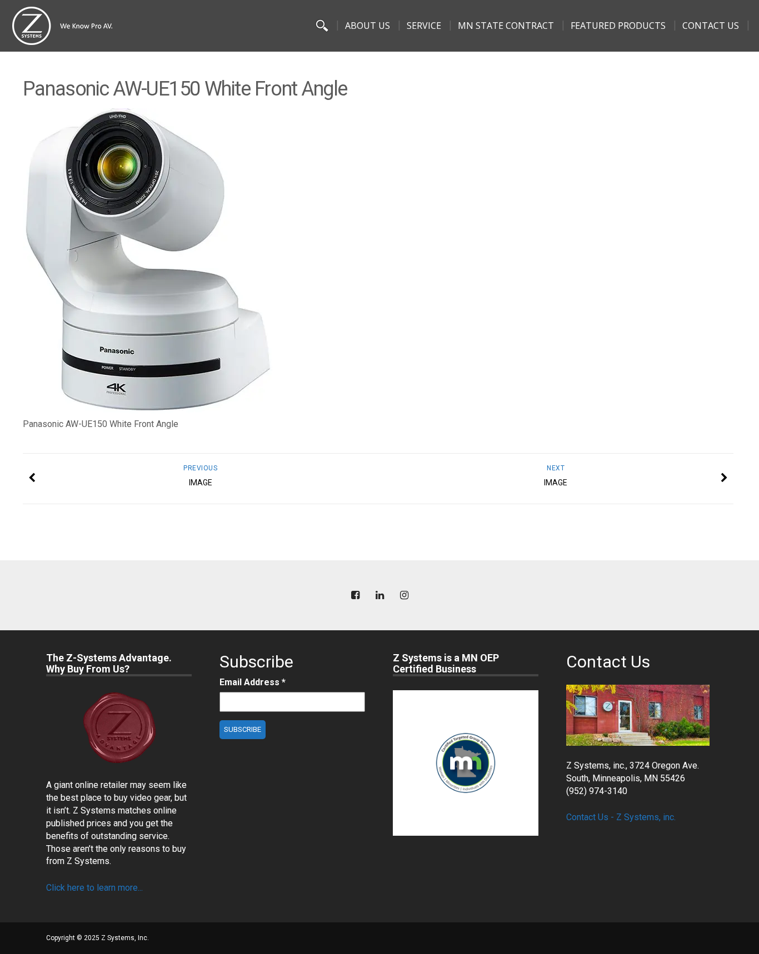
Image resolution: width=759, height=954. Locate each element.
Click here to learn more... (94, 887)
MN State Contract (506, 25)
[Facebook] (355, 595)
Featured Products (618, 25)
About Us (367, 25)
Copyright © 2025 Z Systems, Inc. (97, 938)
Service (424, 25)
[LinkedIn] (379, 595)
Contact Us (710, 25)
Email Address (252, 682)
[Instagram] (404, 595)
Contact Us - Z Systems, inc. (621, 817)
